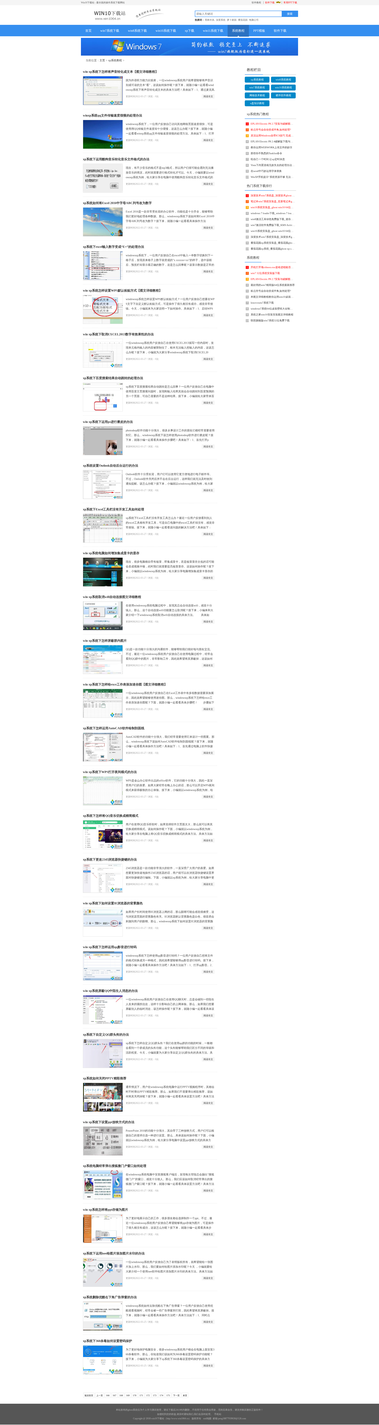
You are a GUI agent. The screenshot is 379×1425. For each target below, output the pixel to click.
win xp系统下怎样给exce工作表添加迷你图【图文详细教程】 (125, 684)
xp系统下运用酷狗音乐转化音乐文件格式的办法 (116, 159)
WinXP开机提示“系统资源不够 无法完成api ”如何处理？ (282, 176)
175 (168, 1395)
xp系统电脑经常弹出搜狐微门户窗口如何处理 (114, 1166)
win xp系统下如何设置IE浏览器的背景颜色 (113, 903)
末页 (185, 1395)
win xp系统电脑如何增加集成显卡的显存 (111, 553)
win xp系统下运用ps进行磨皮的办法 (108, 421)
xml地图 (207, 1418)
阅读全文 (208, 96)
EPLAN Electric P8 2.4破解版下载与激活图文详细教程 (281, 141)
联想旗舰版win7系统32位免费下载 (270, 320)
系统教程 (238, 30)
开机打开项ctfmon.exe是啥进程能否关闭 (273, 267)
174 (161, 1395)
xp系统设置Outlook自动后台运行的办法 (110, 465)
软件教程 (256, 2)
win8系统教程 (283, 79)
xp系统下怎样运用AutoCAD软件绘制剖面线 (113, 728)
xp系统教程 (115, 60)
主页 (102, 60)
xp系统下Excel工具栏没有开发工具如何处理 (113, 509)
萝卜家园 (231, 20)
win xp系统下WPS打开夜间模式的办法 (110, 772)
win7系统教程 (257, 87)
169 (128, 1395)
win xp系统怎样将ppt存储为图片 (105, 1209)
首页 (88, 30)
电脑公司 (254, 20)
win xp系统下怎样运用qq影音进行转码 (110, 947)
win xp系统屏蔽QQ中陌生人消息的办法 (110, 990)
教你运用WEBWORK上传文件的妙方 (271, 147)
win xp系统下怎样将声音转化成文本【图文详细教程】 (120, 71)
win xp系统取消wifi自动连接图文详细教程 (112, 597)
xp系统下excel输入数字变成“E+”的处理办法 (113, 246)
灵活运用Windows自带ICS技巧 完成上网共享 (276, 135)
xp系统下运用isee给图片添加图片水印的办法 (114, 1253)
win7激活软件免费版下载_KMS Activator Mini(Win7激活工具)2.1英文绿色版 (293, 225)
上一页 (99, 1395)
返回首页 (88, 1395)
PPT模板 (259, 30)
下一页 (176, 1395)
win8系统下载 (137, 30)
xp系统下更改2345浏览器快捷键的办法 (110, 859)
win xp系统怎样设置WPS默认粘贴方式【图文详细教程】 (122, 290)
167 (114, 1395)
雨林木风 (209, 20)
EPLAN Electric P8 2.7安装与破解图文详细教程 (277, 123)
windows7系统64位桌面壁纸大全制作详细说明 (277, 308)
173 (155, 1395)
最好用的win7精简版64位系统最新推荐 (273, 285)
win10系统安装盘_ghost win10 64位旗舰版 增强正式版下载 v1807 (288, 230)
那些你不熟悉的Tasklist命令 (266, 153)
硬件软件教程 (283, 95)
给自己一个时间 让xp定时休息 (268, 159)
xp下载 (189, 30)
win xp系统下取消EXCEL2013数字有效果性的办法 (118, 334)
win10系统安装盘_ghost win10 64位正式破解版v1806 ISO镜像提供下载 (290, 207)
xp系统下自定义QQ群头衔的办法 (106, 1034)
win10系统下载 (166, 30)
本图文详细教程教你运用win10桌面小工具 (274, 296)
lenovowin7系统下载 (262, 302)
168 (121, 1395)
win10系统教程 (283, 87)
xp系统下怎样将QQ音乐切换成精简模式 (110, 815)
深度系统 (220, 20)
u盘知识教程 (257, 103)
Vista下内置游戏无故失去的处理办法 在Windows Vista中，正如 (288, 165)
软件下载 (270, 2)
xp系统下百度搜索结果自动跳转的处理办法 (113, 378)
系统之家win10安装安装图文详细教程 (272, 314)
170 (134, 1395)
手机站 (217, 1414)
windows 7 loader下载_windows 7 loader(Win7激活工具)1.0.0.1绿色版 (289, 213)
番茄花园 (243, 20)
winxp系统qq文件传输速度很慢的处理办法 (112, 115)
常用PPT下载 (290, 2)
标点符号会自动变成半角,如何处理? (271, 129)
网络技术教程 (257, 95)
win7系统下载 (109, 30)
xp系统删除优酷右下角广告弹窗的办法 (110, 1297)
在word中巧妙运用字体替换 (266, 171)
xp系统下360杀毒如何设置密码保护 (107, 1341)
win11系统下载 (213, 30)
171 (141, 1395)
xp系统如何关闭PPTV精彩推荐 (104, 1078)
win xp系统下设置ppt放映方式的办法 (108, 1122)
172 (148, 1395)
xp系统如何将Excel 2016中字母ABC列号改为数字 (117, 203)
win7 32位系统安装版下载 (265, 273)
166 (108, 1395)
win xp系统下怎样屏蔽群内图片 (105, 640)
